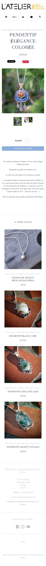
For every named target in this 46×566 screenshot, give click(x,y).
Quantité (18, 140)
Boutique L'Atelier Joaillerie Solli (23, 274)
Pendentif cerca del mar (23, 391)
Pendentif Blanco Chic (23, 336)
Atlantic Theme (6, 555)
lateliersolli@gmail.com (26, 497)
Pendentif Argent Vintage (23, 447)
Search (23, 542)
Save (26, 62)
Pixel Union (17, 555)
